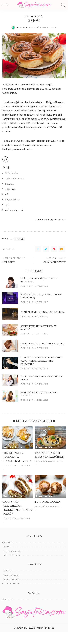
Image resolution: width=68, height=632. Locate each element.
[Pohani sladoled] (50, 486)
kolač (20, 238)
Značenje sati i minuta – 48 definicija (43, 311)
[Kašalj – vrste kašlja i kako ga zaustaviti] (10, 282)
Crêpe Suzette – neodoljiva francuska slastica (16, 457)
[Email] (62, 249)
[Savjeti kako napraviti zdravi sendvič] (10, 330)
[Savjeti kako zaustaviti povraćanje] (10, 346)
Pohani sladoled (47, 501)
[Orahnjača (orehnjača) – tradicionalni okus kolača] (17, 486)
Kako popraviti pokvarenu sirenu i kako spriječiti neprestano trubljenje (42, 361)
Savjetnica (21, 27)
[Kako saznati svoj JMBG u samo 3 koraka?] (10, 396)
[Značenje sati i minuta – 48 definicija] (10, 314)
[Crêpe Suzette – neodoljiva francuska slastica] (17, 437)
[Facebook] (38, 249)
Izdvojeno (8, 444)
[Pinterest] (54, 249)
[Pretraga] (62, 5)
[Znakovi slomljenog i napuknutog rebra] (10, 380)
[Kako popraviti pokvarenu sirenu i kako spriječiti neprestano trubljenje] (10, 363)
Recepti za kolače (34, 16)
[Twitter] (46, 249)
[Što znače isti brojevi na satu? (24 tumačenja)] (10, 298)
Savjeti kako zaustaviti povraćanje (42, 343)
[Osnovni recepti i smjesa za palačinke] (50, 437)
